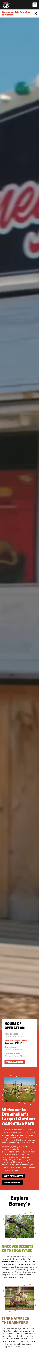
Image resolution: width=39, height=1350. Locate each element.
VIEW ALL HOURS (14, 1062)
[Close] (35, 13)
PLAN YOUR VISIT (13, 1182)
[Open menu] (34, 4)
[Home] (6, 7)
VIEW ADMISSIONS (13, 1176)
